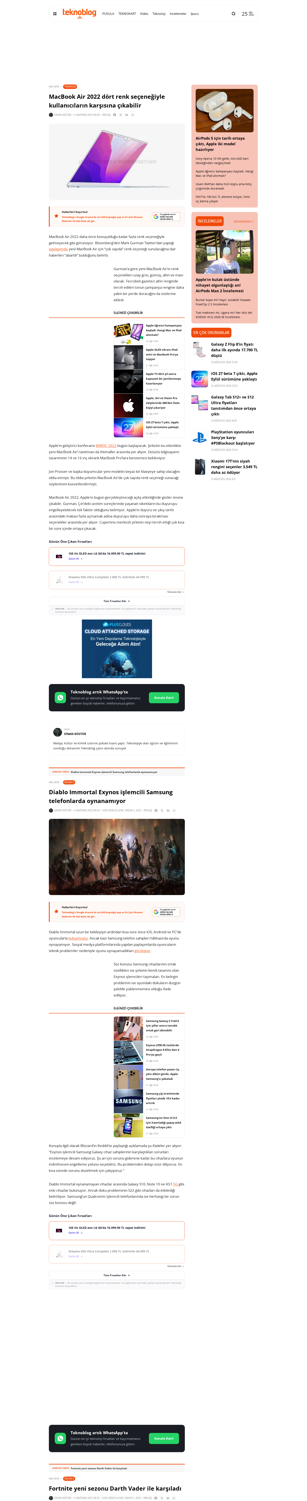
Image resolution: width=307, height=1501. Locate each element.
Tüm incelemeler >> (243, 221)
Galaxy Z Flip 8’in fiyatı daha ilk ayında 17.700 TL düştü (234, 350)
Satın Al (74, 558)
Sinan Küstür (62, 115)
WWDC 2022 (106, 445)
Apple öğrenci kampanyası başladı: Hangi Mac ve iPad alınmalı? (225, 173)
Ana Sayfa (54, 86)
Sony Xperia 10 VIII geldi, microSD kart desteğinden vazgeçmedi (222, 161)
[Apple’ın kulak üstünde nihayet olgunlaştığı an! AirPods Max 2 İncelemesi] (225, 252)
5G (175, 1184)
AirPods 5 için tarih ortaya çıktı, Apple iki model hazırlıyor (220, 144)
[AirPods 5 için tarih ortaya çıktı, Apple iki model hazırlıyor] (225, 110)
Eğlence (69, 782)
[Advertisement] (117, 1323)
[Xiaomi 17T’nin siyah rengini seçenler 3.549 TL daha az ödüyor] (199, 466)
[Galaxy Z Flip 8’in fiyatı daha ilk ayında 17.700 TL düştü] (199, 349)
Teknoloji (70, 86)
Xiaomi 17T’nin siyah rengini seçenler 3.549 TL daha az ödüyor (234, 467)
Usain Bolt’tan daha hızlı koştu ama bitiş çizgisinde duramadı (224, 186)
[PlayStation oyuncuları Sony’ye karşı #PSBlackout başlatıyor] (199, 437)
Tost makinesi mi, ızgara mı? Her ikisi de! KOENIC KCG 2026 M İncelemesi (224, 315)
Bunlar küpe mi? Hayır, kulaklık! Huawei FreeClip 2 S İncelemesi (223, 302)
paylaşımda (58, 249)
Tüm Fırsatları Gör (115, 601)
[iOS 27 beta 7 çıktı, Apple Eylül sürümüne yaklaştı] (199, 379)
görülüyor (142, 950)
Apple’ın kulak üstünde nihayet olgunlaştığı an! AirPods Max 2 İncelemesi (220, 285)
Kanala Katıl (164, 697)
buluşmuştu (78, 938)
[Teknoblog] (79, 13)
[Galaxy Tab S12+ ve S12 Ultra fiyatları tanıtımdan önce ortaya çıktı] (199, 402)
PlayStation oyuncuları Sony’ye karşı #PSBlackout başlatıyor (233, 437)
